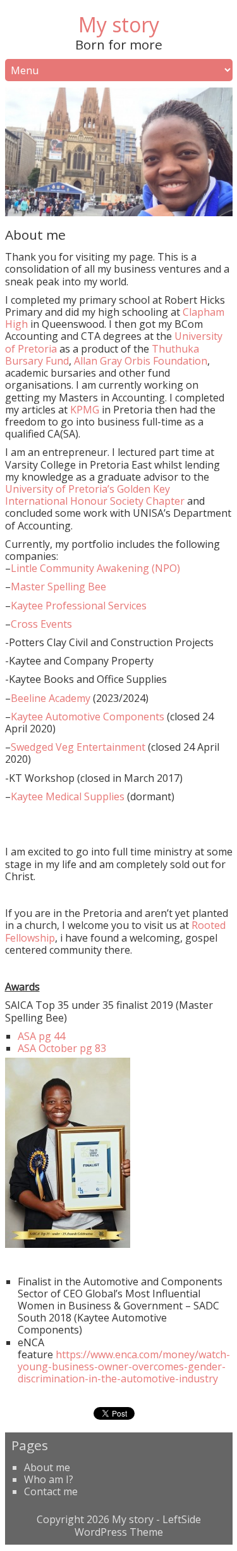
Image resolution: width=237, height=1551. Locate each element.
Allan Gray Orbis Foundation (140, 361)
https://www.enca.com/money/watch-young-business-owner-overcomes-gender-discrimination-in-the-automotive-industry (124, 1366)
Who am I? (48, 1479)
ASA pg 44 (41, 1036)
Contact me (51, 1491)
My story (118, 24)
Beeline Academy (50, 698)
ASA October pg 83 (62, 1048)
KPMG (86, 410)
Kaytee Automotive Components (87, 717)
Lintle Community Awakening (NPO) (95, 568)
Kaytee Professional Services (79, 606)
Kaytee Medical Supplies (68, 796)
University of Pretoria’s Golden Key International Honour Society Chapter (95, 495)
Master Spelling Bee (58, 587)
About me (47, 1467)
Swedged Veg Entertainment (78, 747)
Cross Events (41, 624)
